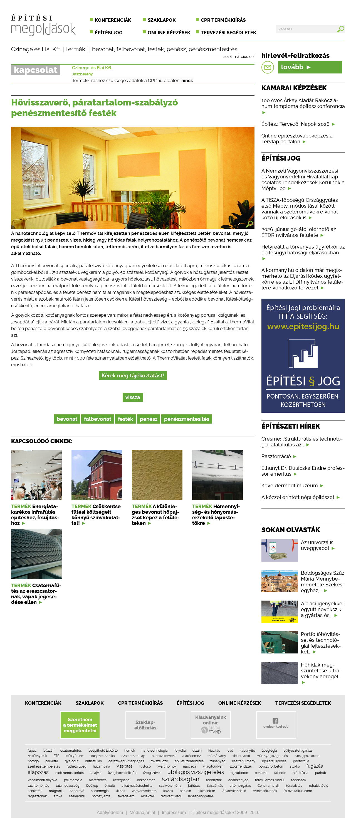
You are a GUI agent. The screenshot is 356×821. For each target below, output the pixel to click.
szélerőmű (77, 796)
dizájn (197, 751)
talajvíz (95, 773)
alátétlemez (191, 756)
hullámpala (101, 766)
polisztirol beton (271, 766)
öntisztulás (93, 761)
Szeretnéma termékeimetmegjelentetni (80, 725)
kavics (168, 791)
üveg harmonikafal (122, 773)
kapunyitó (247, 751)
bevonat (103, 49)
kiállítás (214, 751)
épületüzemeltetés (189, 761)
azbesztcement (164, 756)
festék (156, 49)
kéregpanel (121, 780)
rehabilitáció (318, 786)
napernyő (77, 791)
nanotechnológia (155, 751)
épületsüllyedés (274, 761)
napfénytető (37, 756)
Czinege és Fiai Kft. (36, 49)
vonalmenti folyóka (42, 780)
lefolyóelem (75, 756)
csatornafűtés (71, 751)
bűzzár (48, 751)
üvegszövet (152, 773)
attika (58, 796)
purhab (320, 773)
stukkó (295, 766)
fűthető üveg (76, 766)
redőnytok (214, 780)
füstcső (145, 766)
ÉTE (56, 756)
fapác (32, 751)
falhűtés (194, 786)
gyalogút (71, 761)
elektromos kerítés (69, 773)
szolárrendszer (240, 766)
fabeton (280, 773)
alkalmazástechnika (137, 786)
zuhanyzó (217, 761)
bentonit (261, 773)
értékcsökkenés (265, 791)
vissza (132, 397)
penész (176, 49)
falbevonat (131, 49)
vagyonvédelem (144, 791)
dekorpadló (241, 756)
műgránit (56, 791)
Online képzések (169, 32)
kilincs (120, 791)
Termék (75, 49)
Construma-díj (269, 786)
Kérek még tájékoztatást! (133, 375)
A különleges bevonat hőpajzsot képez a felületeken (155, 515)
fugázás (314, 766)
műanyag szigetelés (272, 756)
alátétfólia (300, 773)
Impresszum (174, 812)
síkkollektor (206, 791)
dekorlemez (146, 780)
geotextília (301, 761)
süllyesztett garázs (298, 751)
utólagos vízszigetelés (195, 772)
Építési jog (108, 32)
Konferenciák (113, 20)
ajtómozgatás (240, 786)
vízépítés (125, 766)
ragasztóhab (37, 796)
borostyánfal (101, 796)
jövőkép (92, 786)
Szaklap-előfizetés (145, 725)
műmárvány (216, 756)
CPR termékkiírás (223, 20)
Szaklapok (162, 20)
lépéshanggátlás (201, 796)
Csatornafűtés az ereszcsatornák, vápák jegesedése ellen (36, 594)
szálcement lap (133, 756)
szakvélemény (170, 786)
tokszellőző (159, 761)
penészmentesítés (213, 49)
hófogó (33, 761)
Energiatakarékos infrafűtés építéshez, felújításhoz (35, 515)
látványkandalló (234, 791)
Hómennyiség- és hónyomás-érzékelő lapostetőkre (216, 515)
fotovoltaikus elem (298, 791)
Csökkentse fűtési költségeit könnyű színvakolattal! (96, 515)
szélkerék (35, 791)
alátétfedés (98, 780)
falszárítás (215, 786)
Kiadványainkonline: (210, 720)
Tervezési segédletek (228, 32)
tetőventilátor (171, 796)
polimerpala (73, 780)
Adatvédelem (110, 812)
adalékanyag (238, 780)
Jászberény (82, 74)
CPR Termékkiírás (140, 703)
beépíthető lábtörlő (103, 751)
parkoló (185, 791)
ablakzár (147, 796)
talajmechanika (103, 756)
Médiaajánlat (142, 812)
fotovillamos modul (270, 780)
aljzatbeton (239, 773)
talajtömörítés (38, 786)
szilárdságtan (180, 779)
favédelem (126, 796)
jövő (230, 751)
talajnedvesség (67, 786)
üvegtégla (269, 751)
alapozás (38, 772)
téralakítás (294, 786)
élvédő (110, 786)
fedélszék (298, 780)
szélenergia (100, 791)
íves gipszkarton (307, 756)
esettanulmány (243, 761)
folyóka (180, 751)
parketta (51, 761)
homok (129, 751)
